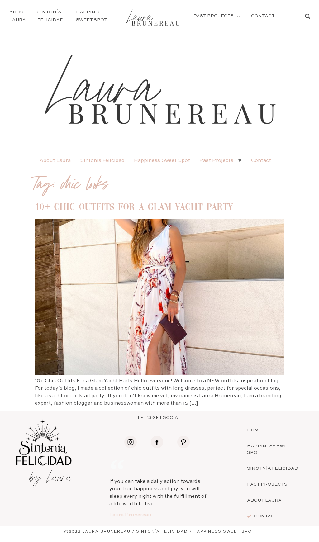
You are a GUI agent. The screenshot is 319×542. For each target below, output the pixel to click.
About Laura (55, 160)
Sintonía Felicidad (102, 160)
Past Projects (216, 160)
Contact (261, 160)
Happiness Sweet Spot (162, 160)
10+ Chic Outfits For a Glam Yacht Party (134, 207)
